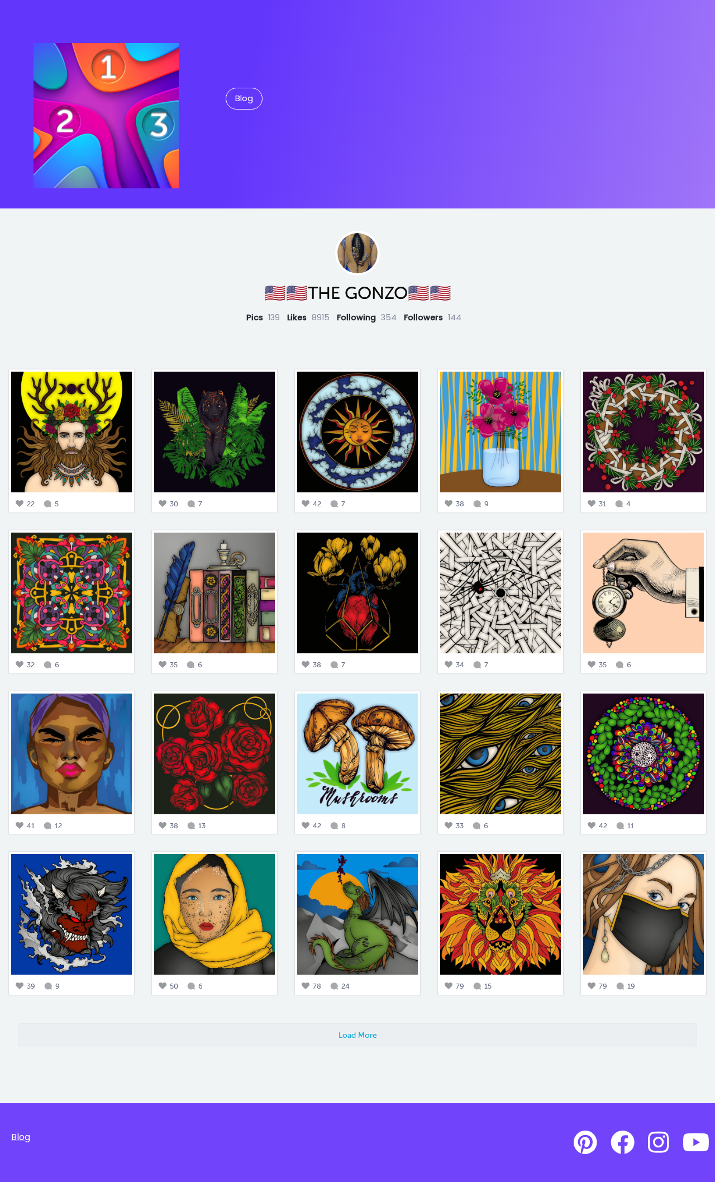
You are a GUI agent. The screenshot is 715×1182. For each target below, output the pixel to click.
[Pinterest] (585, 1143)
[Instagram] (658, 1143)
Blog (244, 98)
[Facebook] (623, 1143)
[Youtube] (696, 1143)
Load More (358, 1035)
